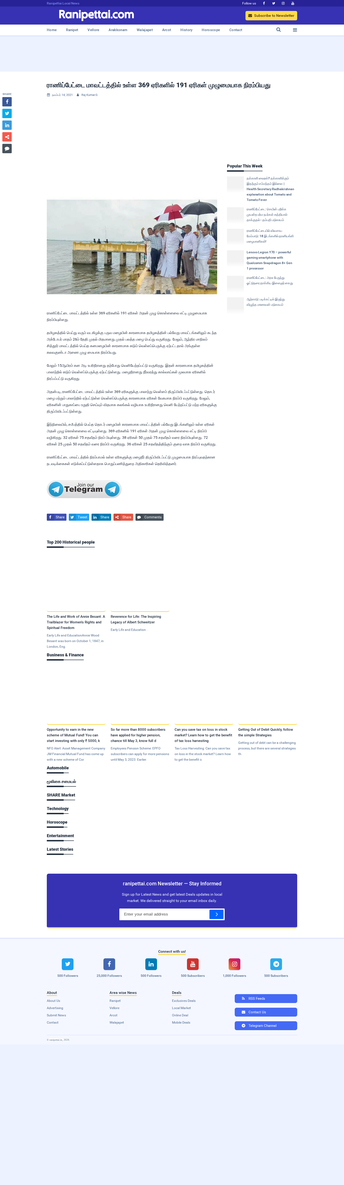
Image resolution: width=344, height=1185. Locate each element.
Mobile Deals (181, 1022)
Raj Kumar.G (89, 95)
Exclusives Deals (184, 1001)
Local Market (181, 1008)
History (186, 30)
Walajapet (145, 30)
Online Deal (180, 1015)
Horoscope (211, 30)
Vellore (93, 30)
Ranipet (72, 30)
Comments (149, 517)
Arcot (166, 30)
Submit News (56, 1015)
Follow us (249, 3)
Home (52, 30)
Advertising (55, 1008)
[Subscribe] (216, 914)
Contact (235, 30)
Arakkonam (118, 30)
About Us (53, 1001)
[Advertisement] (172, 52)
